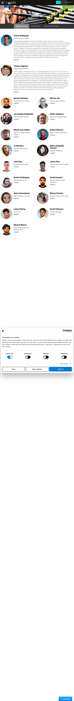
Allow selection (37, 369)
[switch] (28, 357)
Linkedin (16, 60)
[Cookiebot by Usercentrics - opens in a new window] (64, 330)
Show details (64, 363)
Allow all (60, 369)
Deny (13, 369)
